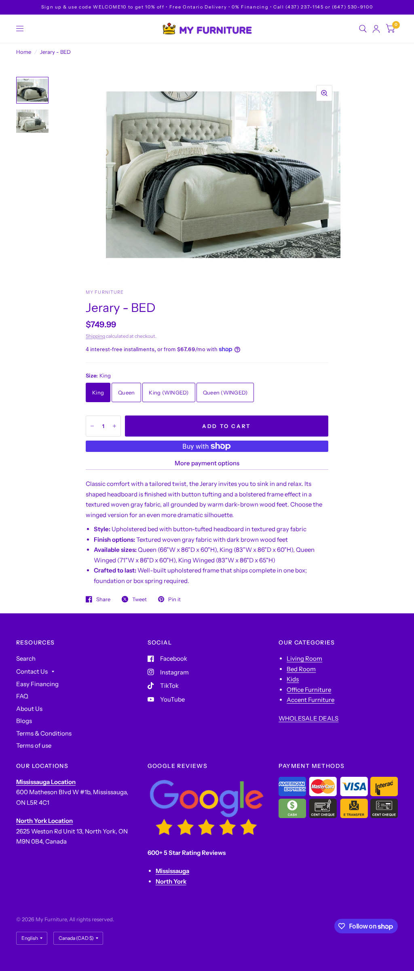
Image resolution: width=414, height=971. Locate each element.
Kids (293, 679)
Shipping (95, 336)
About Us (29, 708)
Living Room (304, 658)
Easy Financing (37, 684)
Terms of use (33, 745)
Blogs (24, 721)
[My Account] (376, 29)
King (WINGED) (168, 392)
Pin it (174, 599)
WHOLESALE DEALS (308, 718)
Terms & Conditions (44, 733)
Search (26, 658)
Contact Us (32, 671)
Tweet (139, 599)
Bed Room (301, 669)
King (98, 392)
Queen (126, 392)
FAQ (22, 696)
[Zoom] (324, 93)
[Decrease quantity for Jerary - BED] (92, 426)
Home (23, 52)
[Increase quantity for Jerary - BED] (114, 426)
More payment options (207, 463)
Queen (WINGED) (225, 392)
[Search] (363, 29)
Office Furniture (309, 689)
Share (103, 599)
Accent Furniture (310, 700)
